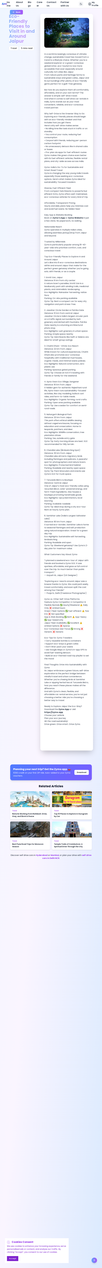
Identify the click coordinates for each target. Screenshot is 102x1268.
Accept (12, 1258)
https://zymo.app (53, 712)
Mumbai (55, 855)
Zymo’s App (59, 217)
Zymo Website (75, 217)
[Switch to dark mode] (81, 4)
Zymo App (63, 709)
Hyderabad (42, 855)
